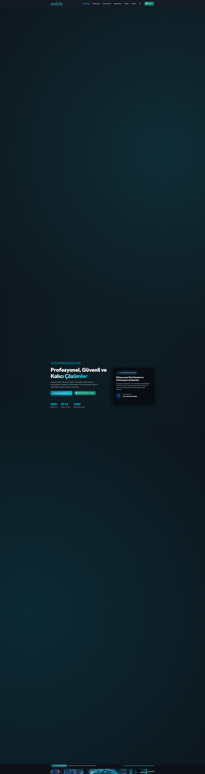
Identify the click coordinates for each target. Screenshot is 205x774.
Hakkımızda (96, 3)
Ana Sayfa (86, 3)
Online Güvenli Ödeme (86, 393)
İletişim (134, 3)
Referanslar (117, 3)
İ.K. (140, 3)
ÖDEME (150, 3)
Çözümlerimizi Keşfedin (60, 393)
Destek (127, 3)
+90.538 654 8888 (129, 396)
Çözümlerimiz (107, 3)
